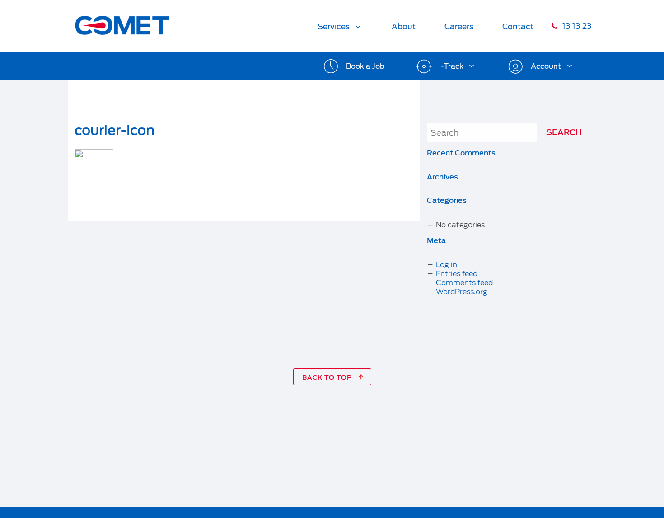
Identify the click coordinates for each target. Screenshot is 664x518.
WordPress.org (461, 291)
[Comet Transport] (122, 20)
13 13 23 (576, 26)
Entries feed (456, 273)
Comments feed (464, 282)
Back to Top (328, 377)
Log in (446, 264)
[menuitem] (340, 26)
